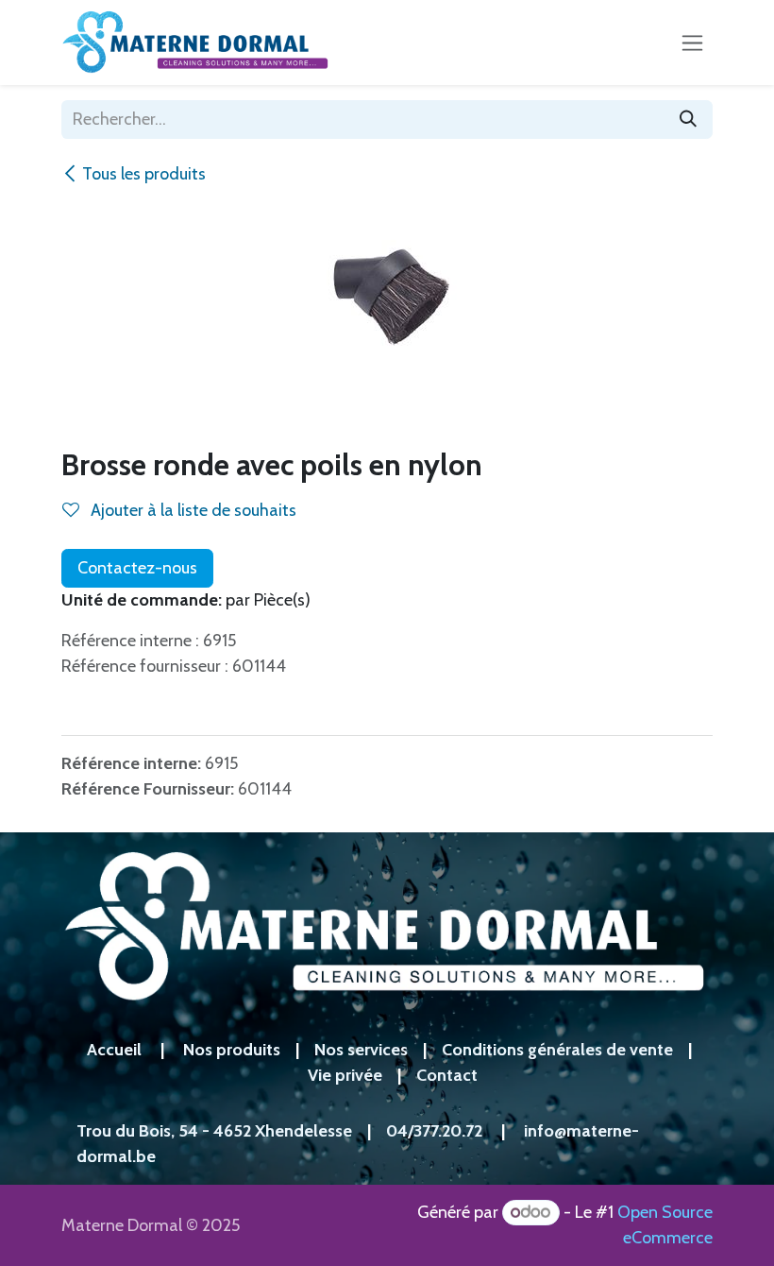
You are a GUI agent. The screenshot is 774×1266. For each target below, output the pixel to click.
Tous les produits (144, 173)
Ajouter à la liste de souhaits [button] (191, 510)
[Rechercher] (688, 119)
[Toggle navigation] (692, 42)
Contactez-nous (137, 567)
